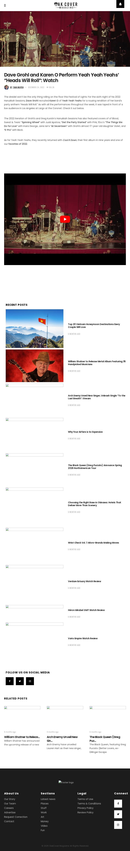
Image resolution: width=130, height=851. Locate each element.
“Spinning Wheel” (30, 122)
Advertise (10, 812)
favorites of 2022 (17, 143)
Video (44, 825)
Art (42, 817)
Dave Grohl (32, 100)
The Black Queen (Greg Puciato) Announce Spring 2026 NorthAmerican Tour (95, 467)
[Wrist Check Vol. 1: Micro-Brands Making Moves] (34, 545)
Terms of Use (85, 799)
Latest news (48, 799)
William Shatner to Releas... (22, 737)
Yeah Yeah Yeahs (72, 100)
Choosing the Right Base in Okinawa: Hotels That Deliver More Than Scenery (94, 504)
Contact (9, 821)
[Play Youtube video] (65, 219)
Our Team (10, 803)
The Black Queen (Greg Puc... (105, 739)
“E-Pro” (8, 129)
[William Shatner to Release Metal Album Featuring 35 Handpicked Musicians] (34, 365)
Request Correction (15, 817)
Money (45, 821)
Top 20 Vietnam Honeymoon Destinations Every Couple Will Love (94, 326)
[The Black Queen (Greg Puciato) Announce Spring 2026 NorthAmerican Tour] (34, 469)
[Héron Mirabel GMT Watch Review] (34, 613)
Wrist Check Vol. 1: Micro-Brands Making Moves (93, 542)
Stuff (44, 808)
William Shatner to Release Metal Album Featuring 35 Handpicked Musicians (97, 363)
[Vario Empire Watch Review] (34, 641)
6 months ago (74, 334)
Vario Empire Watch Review (83, 638)
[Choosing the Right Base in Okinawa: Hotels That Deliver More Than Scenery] (34, 507)
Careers (9, 808)
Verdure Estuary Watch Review (84, 581)
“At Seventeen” (59, 126)
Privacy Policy (86, 808)
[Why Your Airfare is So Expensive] (34, 435)
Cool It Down (70, 140)
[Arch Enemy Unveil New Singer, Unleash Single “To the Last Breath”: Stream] (34, 400)
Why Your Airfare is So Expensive (85, 431)
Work (44, 812)
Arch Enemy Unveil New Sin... (62, 739)
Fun (43, 830)
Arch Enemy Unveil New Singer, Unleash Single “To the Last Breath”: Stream (96, 397)
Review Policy (86, 812)
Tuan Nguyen (16, 87)
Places (45, 803)
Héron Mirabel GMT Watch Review (86, 610)
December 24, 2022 (36, 87)
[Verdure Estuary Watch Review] (34, 584)
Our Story (9, 799)
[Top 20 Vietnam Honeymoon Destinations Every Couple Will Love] (34, 328)
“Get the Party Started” (74, 122)
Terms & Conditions (89, 803)
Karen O (54, 100)
